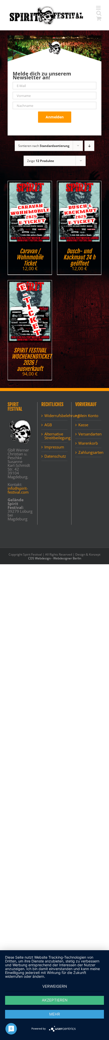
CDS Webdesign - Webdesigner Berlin (54, 558)
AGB (48, 425)
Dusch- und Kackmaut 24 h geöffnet (79, 257)
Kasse (83, 425)
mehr (54, 1014)
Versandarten (88, 434)
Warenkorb (88, 443)
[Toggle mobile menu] (98, 7)
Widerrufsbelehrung (54, 416)
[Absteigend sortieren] (89, 146)
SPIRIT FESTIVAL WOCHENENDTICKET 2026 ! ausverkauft (31, 359)
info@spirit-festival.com (18, 490)
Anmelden (55, 117)
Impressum (54, 447)
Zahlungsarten (88, 452)
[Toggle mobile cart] (98, 18)
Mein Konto (88, 416)
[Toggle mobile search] (98, 13)
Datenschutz (54, 456)
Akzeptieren (54, 1000)
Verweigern (54, 986)
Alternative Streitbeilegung (54, 436)
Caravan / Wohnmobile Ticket (29, 257)
